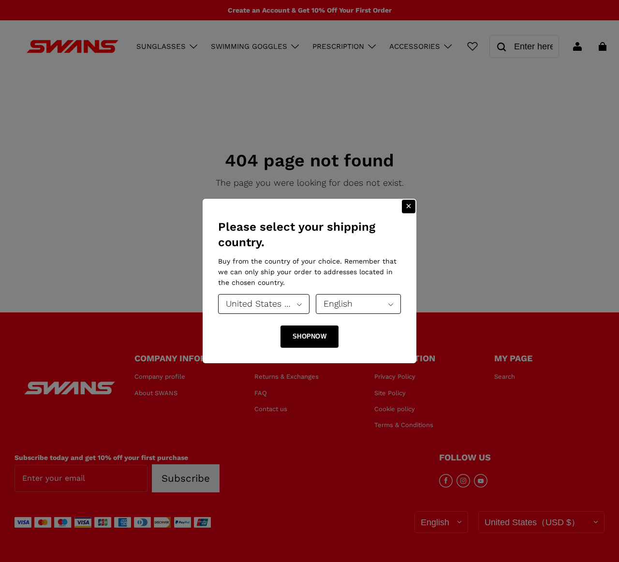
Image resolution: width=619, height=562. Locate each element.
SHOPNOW (309, 336)
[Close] (408, 206)
